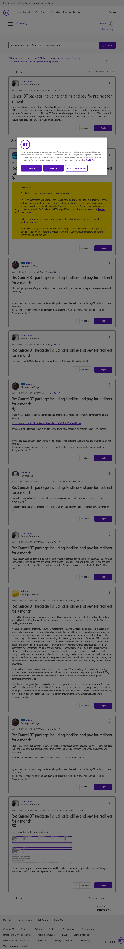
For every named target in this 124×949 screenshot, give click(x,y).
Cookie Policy (91, 160)
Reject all (53, 168)
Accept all (31, 168)
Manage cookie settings (76, 168)
